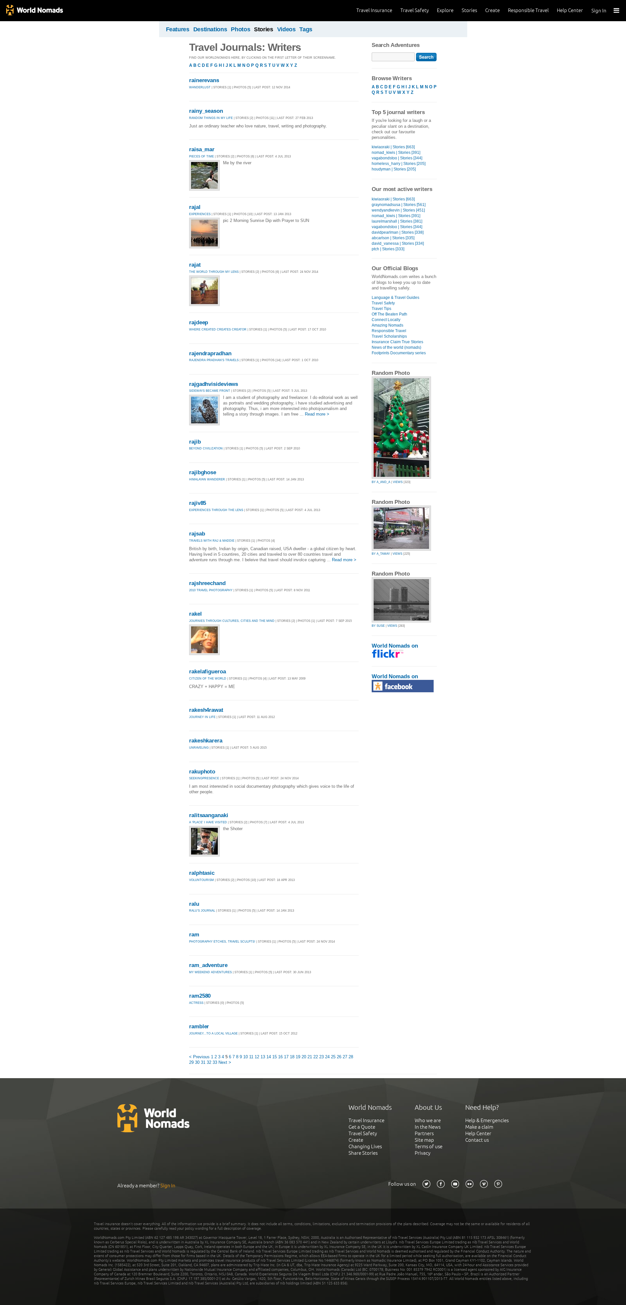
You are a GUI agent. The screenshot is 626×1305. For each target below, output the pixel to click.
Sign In (598, 10)
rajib (195, 442)
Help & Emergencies (487, 1120)
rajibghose (202, 472)
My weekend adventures (210, 972)
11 (251, 1056)
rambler (199, 1026)
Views (398, 482)
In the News (427, 1127)
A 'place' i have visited (208, 822)
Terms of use (428, 1146)
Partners (424, 1133)
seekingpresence (204, 778)
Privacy (422, 1153)
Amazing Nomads (387, 325)
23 (321, 1056)
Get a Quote (362, 1127)
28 (351, 1056)
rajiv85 (197, 503)
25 (333, 1056)
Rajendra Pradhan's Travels (214, 360)
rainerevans (204, 80)
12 (257, 1056)
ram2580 (200, 996)
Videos (286, 29)
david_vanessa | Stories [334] (398, 243)
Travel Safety (414, 10)
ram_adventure (208, 965)
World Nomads (34, 10)
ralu (194, 904)
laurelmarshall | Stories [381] (397, 221)
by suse (378, 625)
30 (197, 1062)
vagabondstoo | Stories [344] (397, 158)
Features (177, 29)
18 (292, 1056)
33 (215, 1062)
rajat (195, 265)
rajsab (197, 534)
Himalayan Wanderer (207, 479)
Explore (445, 10)
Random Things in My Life (211, 118)
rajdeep (198, 322)
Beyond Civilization (206, 448)
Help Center (570, 10)
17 (286, 1056)
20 (304, 1056)
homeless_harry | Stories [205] (398, 163)
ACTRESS (196, 1002)
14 (268, 1056)
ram (194, 934)
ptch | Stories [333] (388, 249)
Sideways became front (209, 390)
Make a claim (479, 1127)
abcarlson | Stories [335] (393, 238)
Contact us (477, 1140)
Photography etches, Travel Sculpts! (222, 941)
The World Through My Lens (214, 271)
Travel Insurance (374, 10)
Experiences (200, 214)
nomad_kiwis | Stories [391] (396, 152)
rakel (195, 614)
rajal (195, 207)
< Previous (199, 1056)
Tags (305, 29)
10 (245, 1056)
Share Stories (363, 1153)
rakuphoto (202, 772)
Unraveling (199, 747)
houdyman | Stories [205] (394, 169)
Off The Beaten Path (389, 314)
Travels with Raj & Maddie (211, 540)
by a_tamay (381, 553)
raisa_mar (202, 149)
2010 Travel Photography (210, 590)
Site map (424, 1140)
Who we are (428, 1120)
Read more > (317, 414)
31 (203, 1062)
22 (315, 1056)
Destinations (210, 29)
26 (339, 1056)
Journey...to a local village (213, 1033)
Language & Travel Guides (395, 297)
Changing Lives (365, 1146)
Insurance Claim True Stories (397, 342)
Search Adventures (396, 45)
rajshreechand (207, 583)
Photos (240, 29)
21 (309, 1056)
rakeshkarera (205, 741)
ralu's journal (202, 910)
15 (274, 1056)
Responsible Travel (528, 10)
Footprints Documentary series (399, 353)
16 (280, 1056)
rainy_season (206, 111)
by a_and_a (381, 482)
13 (263, 1056)
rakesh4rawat (206, 710)
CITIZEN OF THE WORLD (207, 678)
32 (209, 1062)
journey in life (202, 717)
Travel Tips (381, 308)
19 (298, 1056)
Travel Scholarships (389, 336)
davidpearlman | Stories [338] (398, 232)
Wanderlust (200, 87)
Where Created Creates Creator (217, 329)
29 (191, 1062)
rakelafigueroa (207, 671)
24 (327, 1056)
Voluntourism (201, 880)
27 (345, 1056)
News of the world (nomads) (396, 347)
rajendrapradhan (210, 353)
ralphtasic (202, 873)
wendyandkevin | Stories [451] (398, 210)
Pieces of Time (202, 156)
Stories (469, 10)
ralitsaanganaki (208, 815)
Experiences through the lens (216, 510)
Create (492, 10)
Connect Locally (386, 319)
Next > (224, 1062)
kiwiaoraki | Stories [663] (393, 147)
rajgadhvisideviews (213, 384)
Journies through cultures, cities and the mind (232, 621)
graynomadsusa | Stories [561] (398, 204)
